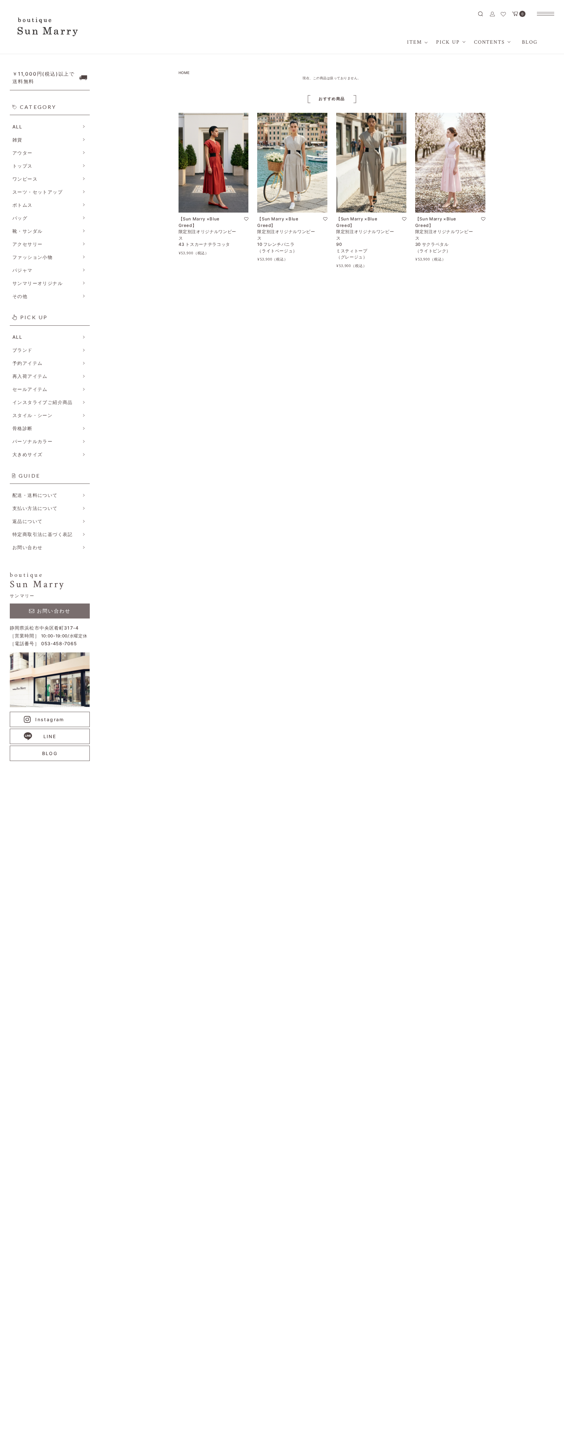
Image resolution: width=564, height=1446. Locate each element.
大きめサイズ (27, 454)
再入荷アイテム (30, 376)
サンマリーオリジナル (37, 283)
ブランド (22, 350)
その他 (19, 296)
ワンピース (25, 179)
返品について (27, 521)
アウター (22, 153)
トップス (22, 166)
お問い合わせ (27, 547)
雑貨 (17, 139)
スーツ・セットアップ (37, 192)
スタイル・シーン (32, 415)
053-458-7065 (59, 643)
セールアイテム (30, 389)
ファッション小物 (32, 257)
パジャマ (22, 270)
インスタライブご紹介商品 (42, 402)
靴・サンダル (27, 231)
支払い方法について (35, 508)
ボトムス (22, 205)
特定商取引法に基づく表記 (42, 534)
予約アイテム (27, 363)
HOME (184, 72)
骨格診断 (22, 428)
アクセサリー (27, 244)
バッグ (19, 218)
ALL (17, 126)
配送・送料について (35, 495)
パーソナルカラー (32, 441)
